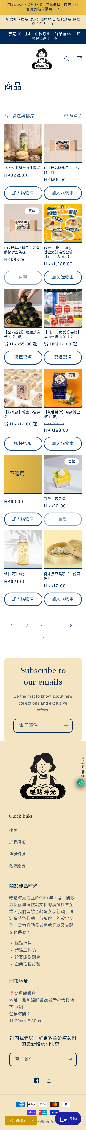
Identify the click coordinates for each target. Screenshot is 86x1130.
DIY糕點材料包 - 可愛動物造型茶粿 (22, 250)
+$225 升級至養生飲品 (22, 168)
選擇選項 (23, 357)
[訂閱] (66, 725)
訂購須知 (17, 842)
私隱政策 (17, 866)
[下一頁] (43, 638)
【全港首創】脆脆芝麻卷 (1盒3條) (22, 334)
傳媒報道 (17, 854)
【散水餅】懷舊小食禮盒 (22, 414)
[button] (7, 59)
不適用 (17, 473)
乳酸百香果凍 (55, 498)
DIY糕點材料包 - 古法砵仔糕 (62, 170)
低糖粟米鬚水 (15, 574)
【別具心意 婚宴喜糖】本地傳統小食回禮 (62, 334)
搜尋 (13, 830)
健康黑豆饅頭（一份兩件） (62, 576)
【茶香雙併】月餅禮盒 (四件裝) (62, 414)
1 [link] (12, 625)
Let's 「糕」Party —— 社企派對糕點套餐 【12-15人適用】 (62, 252)
